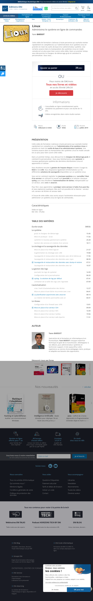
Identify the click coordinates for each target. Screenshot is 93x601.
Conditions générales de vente (21, 490)
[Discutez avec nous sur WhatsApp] (46, 8)
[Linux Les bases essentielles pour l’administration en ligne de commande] (52, 370)
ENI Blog (17, 543)
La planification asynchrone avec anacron (62, 295)
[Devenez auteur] (2, 73)
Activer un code (48, 490)
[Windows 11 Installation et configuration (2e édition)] (66, 369)
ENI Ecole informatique (64, 543)
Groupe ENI (18, 556)
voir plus (87, 387)
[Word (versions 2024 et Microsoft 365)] (39, 369)
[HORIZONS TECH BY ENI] (46, 514)
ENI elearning (19, 586)
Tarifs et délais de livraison (52, 487)
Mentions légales (16, 487)
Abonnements (73, 487)
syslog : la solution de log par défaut (62, 278)
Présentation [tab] (40, 139)
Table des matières (43, 221)
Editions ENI (18, 8)
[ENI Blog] (77, 514)
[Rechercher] (76, 8)
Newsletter (72, 483)
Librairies (71, 480)
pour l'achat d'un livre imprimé (16, 441)
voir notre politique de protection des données (22, 457)
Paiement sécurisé (49, 483)
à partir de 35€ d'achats (57, 441)
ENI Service (18, 573)
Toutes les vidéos (74, 490)
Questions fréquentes (50, 480)
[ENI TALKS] (15, 514)
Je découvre (61, 93)
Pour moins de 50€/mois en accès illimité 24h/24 (61, 84)
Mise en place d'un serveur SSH (62, 308)
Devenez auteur (74, 493)
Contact (45, 493)
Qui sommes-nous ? (17, 483)
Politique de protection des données (20, 494)
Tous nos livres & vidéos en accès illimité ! (46, 2)
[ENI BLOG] (2, 68)
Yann (38, 34)
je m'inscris (79, 456)
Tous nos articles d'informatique (22, 480)
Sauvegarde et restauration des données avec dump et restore (62, 262)
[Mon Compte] (89, 8)
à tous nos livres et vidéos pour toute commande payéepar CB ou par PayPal (37, 442)
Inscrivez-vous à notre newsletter (20, 456)
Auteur (36, 325)
